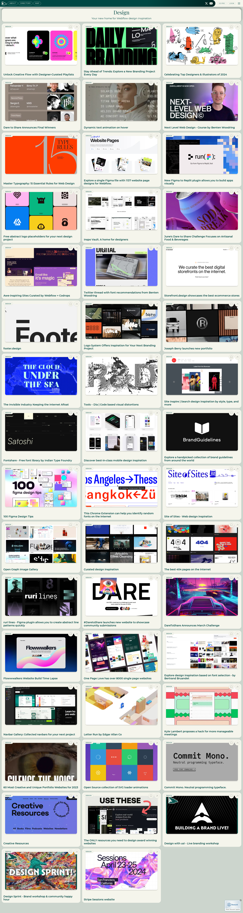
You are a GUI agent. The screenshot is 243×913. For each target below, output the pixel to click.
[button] (239, 3)
